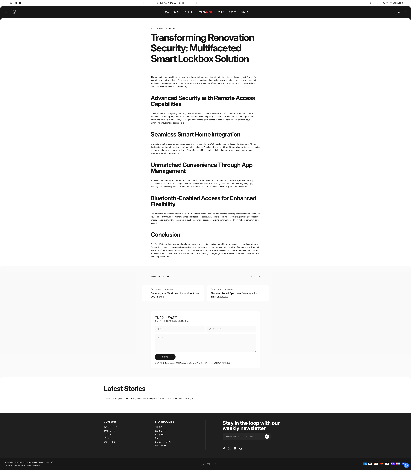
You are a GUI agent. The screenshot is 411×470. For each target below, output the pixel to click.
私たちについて (110, 427)
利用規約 (218, 363)
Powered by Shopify (46, 462)
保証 (157, 438)
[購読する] (267, 436)
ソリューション (110, 434)
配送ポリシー (160, 431)
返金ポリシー (8, 465)
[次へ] (196, 3)
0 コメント (257, 276)
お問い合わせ (109, 431)
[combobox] (372, 3)
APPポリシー (160, 445)
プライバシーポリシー (203, 363)
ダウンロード (109, 438)
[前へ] (143, 3)
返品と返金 (159, 434)
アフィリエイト (110, 442)
